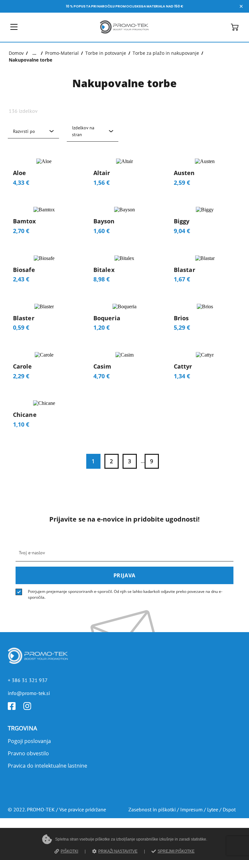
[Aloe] (44, 175)
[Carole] (44, 368)
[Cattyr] (205, 368)
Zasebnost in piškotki (152, 809)
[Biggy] (205, 223)
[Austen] (205, 175)
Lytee (212, 809)
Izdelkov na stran (83, 131)
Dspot (229, 809)
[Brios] (205, 320)
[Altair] (124, 175)
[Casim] (124, 368)
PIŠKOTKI (69, 851)
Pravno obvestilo (28, 753)
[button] (235, 29)
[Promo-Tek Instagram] (31, 708)
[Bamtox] (44, 223)
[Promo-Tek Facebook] (15, 708)
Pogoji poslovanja (29, 741)
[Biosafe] (44, 271)
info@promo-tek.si (29, 693)
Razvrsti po (24, 131)
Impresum (191, 809)
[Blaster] (44, 320)
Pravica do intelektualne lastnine (47, 765)
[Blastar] (205, 271)
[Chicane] (44, 416)
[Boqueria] (124, 320)
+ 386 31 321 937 (28, 680)
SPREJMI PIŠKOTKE (176, 851)
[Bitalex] (124, 271)
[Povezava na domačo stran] (124, 35)
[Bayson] (124, 223)
